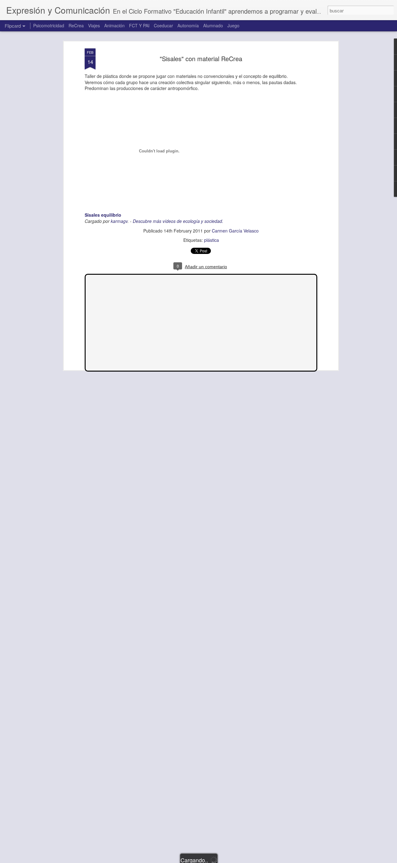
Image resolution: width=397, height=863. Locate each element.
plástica (211, 240)
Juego (233, 25)
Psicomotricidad (48, 25)
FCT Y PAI (139, 25)
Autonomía (188, 25)
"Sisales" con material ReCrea (201, 58)
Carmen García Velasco (235, 231)
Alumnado (213, 25)
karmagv (119, 221)
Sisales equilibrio (103, 215)
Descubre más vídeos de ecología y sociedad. (178, 221)
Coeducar (163, 25)
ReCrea (76, 25)
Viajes (94, 25)
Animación (114, 25)
